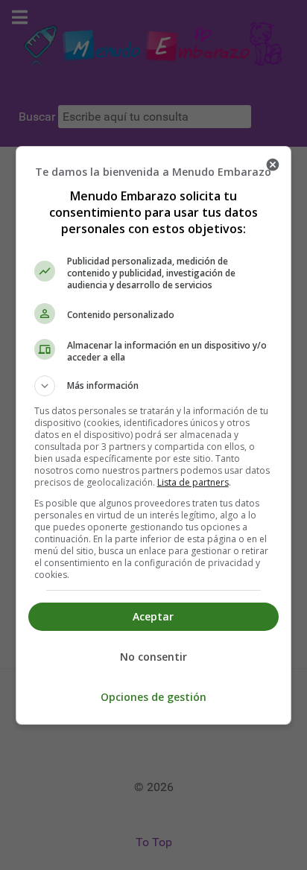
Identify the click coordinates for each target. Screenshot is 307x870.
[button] (153, 385)
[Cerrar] (273, 165)
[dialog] (154, 435)
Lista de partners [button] (193, 482)
